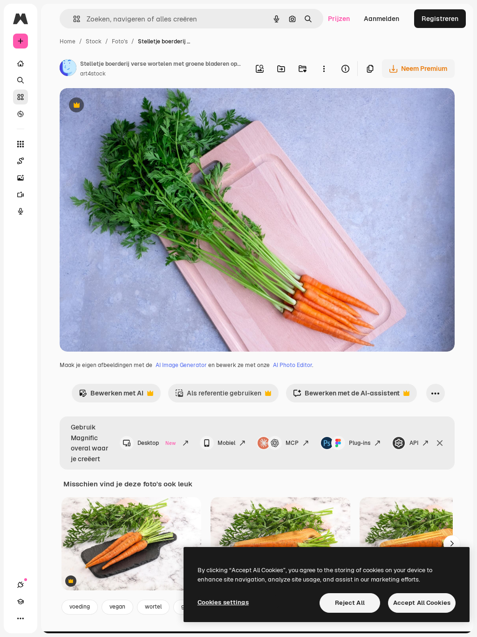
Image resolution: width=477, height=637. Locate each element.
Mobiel (226, 443)
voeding (79, 606)
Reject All (350, 603)
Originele (121, 106)
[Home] (20, 63)
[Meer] (20, 618)
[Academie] (20, 601)
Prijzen (339, 18)
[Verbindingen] (20, 584)
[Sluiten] (439, 443)
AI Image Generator (181, 365)
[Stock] (20, 97)
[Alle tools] (20, 144)
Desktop (156, 443)
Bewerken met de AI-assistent (346, 395)
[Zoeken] (20, 80)
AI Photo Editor (292, 365)
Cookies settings (223, 602)
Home (67, 41)
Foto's (120, 41)
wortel (153, 606)
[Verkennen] (20, 113)
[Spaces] (20, 160)
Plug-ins (359, 443)
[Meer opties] (323, 68)
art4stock (93, 73)
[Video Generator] (20, 194)
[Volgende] (451, 543)
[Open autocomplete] (73, 18)
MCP (292, 443)
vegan (117, 606)
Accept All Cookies (421, 603)
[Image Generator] (20, 177)
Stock (94, 41)
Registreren (440, 18)
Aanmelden (381, 18)
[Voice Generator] (20, 211)
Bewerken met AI (111, 395)
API (413, 443)
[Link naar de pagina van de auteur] (68, 69)
